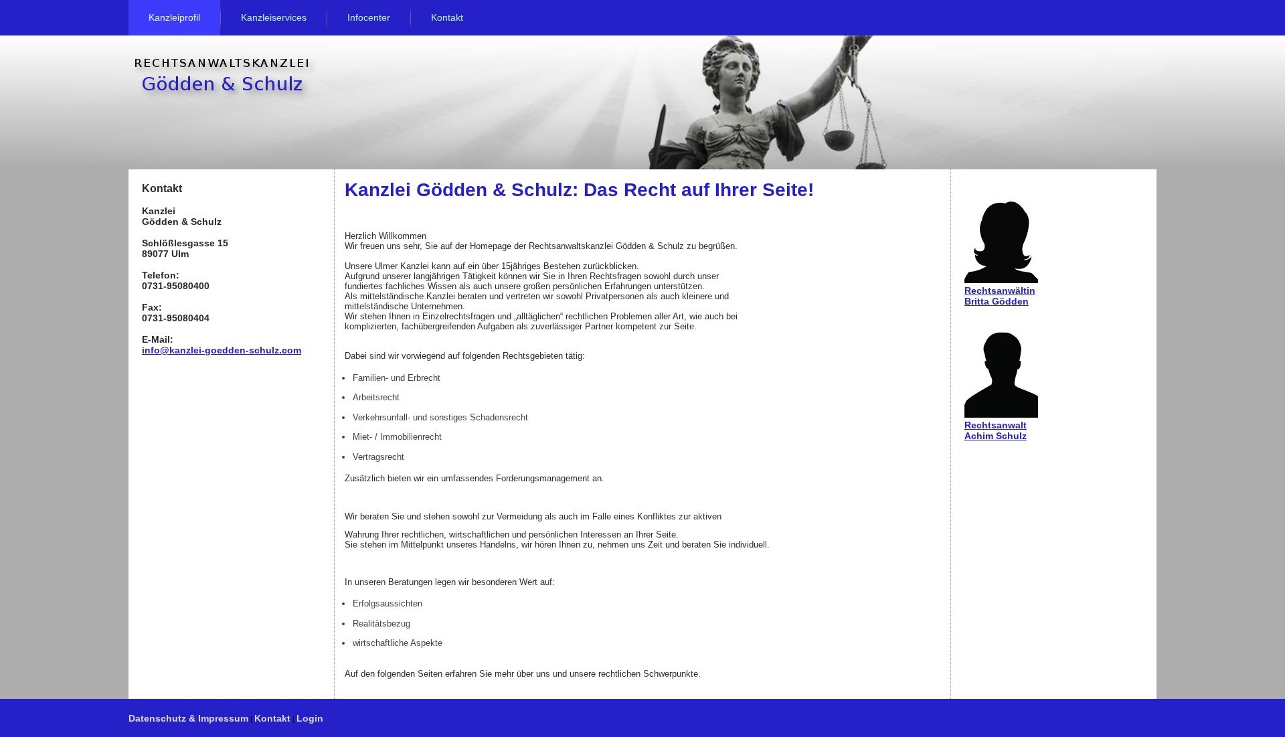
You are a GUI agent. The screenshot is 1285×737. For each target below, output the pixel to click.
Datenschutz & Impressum (188, 718)
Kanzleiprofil (174, 17)
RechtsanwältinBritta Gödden (999, 296)
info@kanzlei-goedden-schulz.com (221, 350)
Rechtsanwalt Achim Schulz (995, 430)
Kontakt (447, 17)
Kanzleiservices (274, 17)
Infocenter (368, 17)
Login (309, 718)
